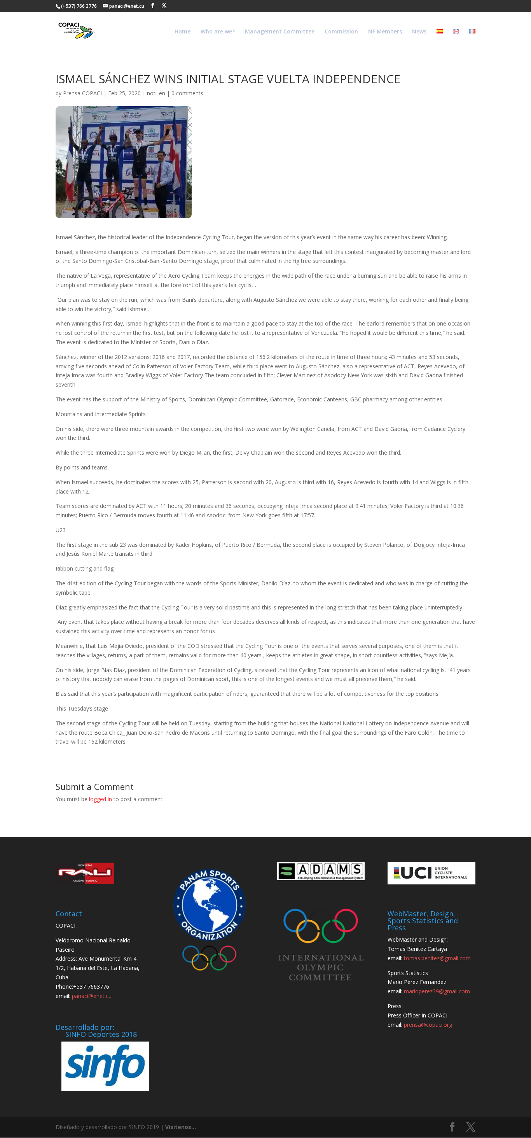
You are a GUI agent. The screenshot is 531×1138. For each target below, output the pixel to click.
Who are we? (218, 32)
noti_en (156, 93)
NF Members (385, 32)
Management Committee (279, 32)
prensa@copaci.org (428, 1024)
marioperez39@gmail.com (437, 991)
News (419, 32)
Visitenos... (180, 1127)
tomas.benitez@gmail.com (437, 958)
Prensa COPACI (82, 93)
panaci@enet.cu (92, 996)
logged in (100, 799)
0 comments (187, 93)
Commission (341, 32)
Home (182, 32)
